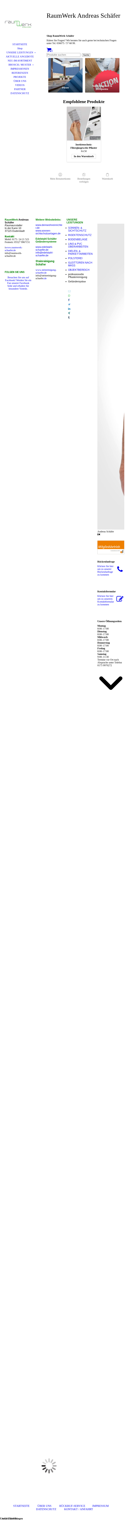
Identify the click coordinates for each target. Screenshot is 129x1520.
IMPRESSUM (100, 1505)
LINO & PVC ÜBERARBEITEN (78, 245)
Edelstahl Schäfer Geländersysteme (46, 240)
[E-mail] (69, 291)
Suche (86, 55)
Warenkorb (107, 178)
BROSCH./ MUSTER (19, 64)
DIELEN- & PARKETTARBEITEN (80, 252)
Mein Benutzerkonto (60, 178)
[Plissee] (65, 70)
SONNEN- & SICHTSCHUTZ (77, 229)
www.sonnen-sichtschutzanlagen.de (48, 232)
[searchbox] (63, 55)
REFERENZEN (20, 73)
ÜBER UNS (20, 81)
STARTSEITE (19, 44)
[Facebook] (69, 300)
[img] (20, 22)
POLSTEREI (75, 258)
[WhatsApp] (69, 295)
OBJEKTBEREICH (79, 270)
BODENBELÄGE (77, 239)
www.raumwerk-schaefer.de (13, 249)
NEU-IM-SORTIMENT (20, 60)
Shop (19, 48)
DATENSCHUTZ (20, 93)
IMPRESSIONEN (20, 68)
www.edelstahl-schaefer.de (44, 248)
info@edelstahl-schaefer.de (44, 254)
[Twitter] (69, 304)
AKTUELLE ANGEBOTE (20, 56)
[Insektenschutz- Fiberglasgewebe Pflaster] (84, 124)
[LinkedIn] (69, 308)
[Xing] (69, 313)
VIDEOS (20, 85)
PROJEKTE (20, 77)
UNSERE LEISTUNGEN (19, 52)
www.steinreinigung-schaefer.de (46, 271)
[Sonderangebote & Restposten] (102, 70)
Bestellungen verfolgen (83, 180)
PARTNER (20, 89)
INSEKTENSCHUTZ (80, 235)
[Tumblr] (69, 317)
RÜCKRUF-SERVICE (72, 1505)
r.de (45, 278)
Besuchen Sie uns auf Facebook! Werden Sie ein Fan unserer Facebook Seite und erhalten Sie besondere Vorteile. (18, 283)
